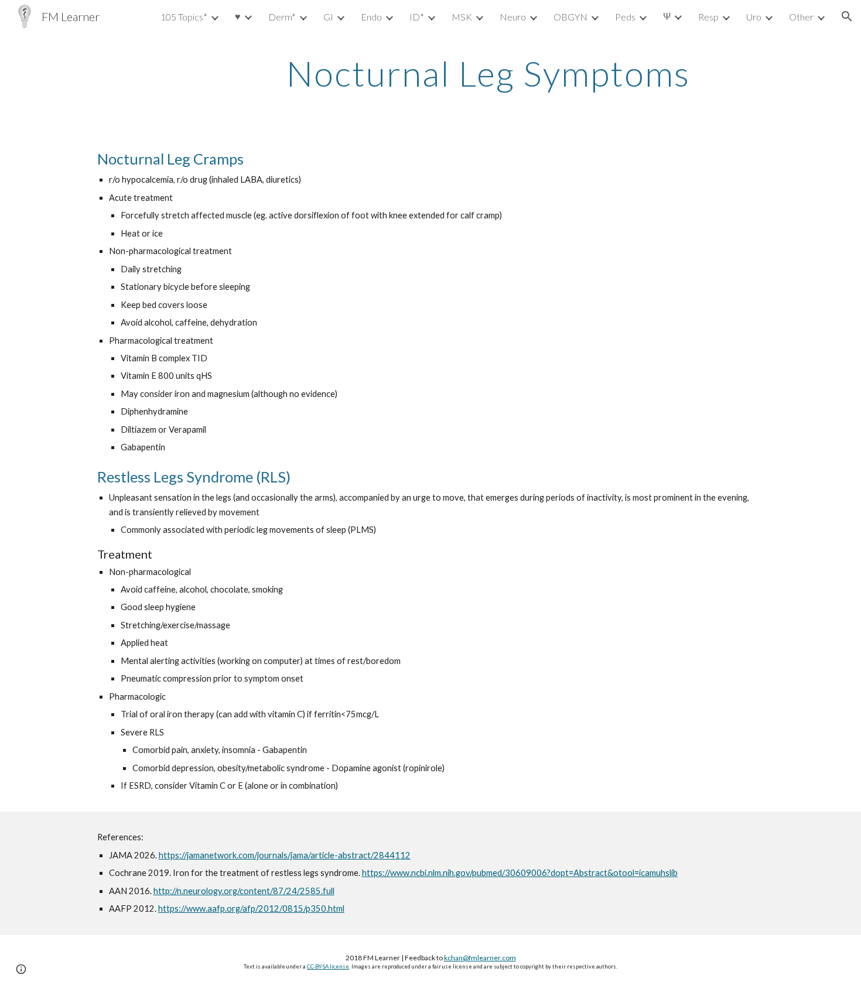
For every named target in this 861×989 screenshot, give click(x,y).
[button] (847, 16)
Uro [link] (753, 16)
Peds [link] (625, 16)
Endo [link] (371, 16)
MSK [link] (462, 16)
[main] (488, 73)
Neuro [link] (513, 16)
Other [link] (801, 16)
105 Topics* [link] (183, 16)
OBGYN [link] (570, 16)
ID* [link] (416, 16)
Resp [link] (708, 16)
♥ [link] (238, 16)
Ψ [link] (667, 16)
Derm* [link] (282, 16)
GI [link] (328, 16)
